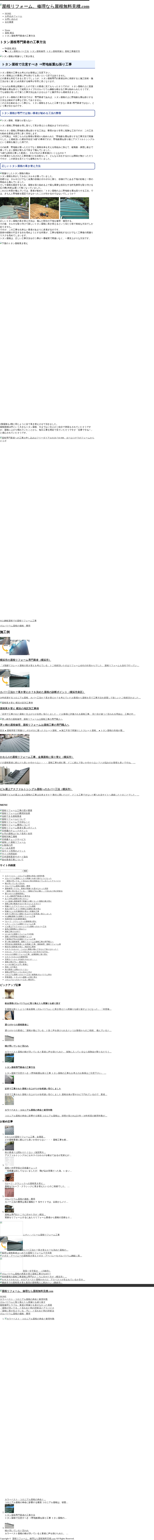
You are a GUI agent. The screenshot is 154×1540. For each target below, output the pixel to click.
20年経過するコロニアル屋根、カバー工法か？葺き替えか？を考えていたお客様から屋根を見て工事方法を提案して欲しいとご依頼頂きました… (70, 698)
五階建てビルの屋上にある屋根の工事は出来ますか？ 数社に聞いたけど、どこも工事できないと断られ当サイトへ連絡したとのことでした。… (69, 795)
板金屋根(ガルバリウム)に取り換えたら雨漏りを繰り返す (32, 1003)
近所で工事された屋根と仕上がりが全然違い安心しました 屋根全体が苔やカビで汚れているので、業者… (56, 1094)
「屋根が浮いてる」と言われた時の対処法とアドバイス (27, 1308)
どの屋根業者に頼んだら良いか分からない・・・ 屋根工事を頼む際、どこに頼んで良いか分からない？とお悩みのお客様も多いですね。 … (67, 762)
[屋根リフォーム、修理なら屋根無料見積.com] (44, 6)
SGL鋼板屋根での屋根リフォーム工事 (18, 621)
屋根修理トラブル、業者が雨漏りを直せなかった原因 (26, 1305)
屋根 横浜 (11, 48)
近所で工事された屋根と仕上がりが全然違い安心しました (33, 1088)
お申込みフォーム (13, 16)
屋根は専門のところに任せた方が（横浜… (25, 1214)
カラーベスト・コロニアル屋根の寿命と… (25, 1499)
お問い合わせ (11, 19)
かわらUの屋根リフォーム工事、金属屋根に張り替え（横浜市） (37, 757)
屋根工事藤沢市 (72, 51)
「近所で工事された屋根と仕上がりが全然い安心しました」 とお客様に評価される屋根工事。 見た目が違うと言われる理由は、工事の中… (67, 714)
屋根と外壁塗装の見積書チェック (21, 1168)
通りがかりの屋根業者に (17, 1024)
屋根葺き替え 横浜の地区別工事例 (19, 708)
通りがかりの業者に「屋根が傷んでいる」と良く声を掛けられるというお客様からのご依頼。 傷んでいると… (58, 1030)
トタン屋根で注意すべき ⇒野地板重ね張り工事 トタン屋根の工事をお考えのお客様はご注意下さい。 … (55, 1073)
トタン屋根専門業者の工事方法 (20, 1067)
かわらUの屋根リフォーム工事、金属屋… (25, 1137)
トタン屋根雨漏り (55, 51)
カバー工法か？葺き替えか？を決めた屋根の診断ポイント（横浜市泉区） (42, 692)
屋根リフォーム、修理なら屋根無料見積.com (34, 1538)
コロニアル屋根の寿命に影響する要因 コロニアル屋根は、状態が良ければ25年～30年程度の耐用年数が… (56, 1116)
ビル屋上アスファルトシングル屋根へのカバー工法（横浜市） (36, 789)
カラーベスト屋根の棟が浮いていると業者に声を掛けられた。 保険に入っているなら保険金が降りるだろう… (58, 1052)
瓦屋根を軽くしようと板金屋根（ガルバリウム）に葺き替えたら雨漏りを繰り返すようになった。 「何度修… (58, 1009)
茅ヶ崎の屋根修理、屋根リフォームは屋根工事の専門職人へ (34, 724)
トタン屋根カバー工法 (18, 51)
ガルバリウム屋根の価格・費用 (15, 626)
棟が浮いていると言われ (17, 1046)
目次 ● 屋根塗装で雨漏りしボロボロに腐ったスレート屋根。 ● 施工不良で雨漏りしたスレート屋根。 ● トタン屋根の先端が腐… (62, 730)
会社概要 (9, 22)
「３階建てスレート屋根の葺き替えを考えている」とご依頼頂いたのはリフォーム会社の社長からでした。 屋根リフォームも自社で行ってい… (69, 665)
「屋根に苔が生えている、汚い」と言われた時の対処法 (27, 1311)
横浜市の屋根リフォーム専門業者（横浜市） (25, 659)
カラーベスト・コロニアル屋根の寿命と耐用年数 (28, 1110)
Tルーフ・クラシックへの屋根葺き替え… (25, 1183)
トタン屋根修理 (37, 51)
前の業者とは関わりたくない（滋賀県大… (25, 1152)
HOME (8, 13)
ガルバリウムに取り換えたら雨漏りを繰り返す (22, 1302)
